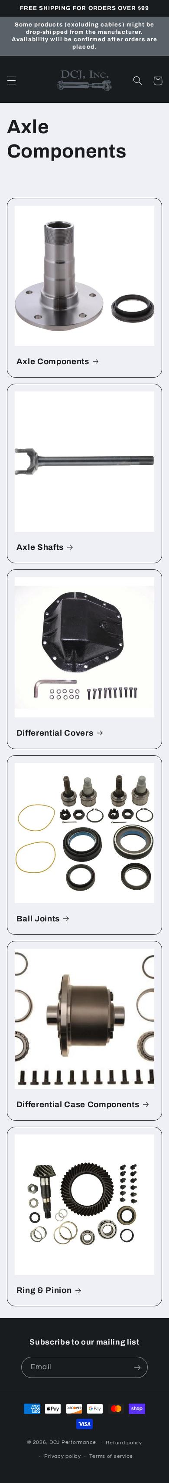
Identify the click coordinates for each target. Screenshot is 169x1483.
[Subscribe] (137, 1367)
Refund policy (124, 1442)
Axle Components (52, 361)
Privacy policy (62, 1456)
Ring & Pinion (44, 1290)
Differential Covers (55, 733)
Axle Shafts (40, 547)
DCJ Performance (72, 1442)
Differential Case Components (77, 1104)
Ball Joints (38, 918)
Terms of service (111, 1456)
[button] (11, 81)
